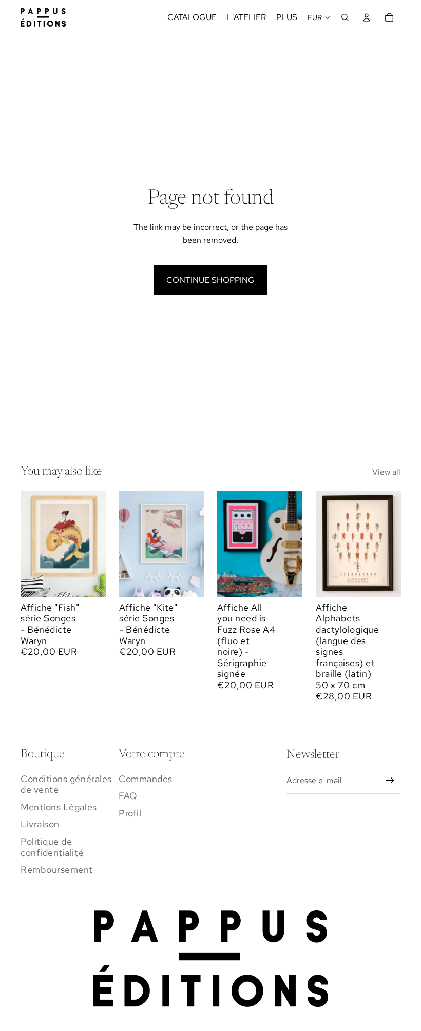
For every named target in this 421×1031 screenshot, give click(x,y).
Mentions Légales (59, 807)
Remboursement (57, 870)
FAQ (128, 796)
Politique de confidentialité (52, 847)
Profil (130, 813)
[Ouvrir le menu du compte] (366, 17)
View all (386, 471)
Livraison (40, 824)
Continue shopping (210, 280)
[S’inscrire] (390, 780)
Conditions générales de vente (66, 784)
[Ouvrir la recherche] (345, 17)
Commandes (146, 779)
